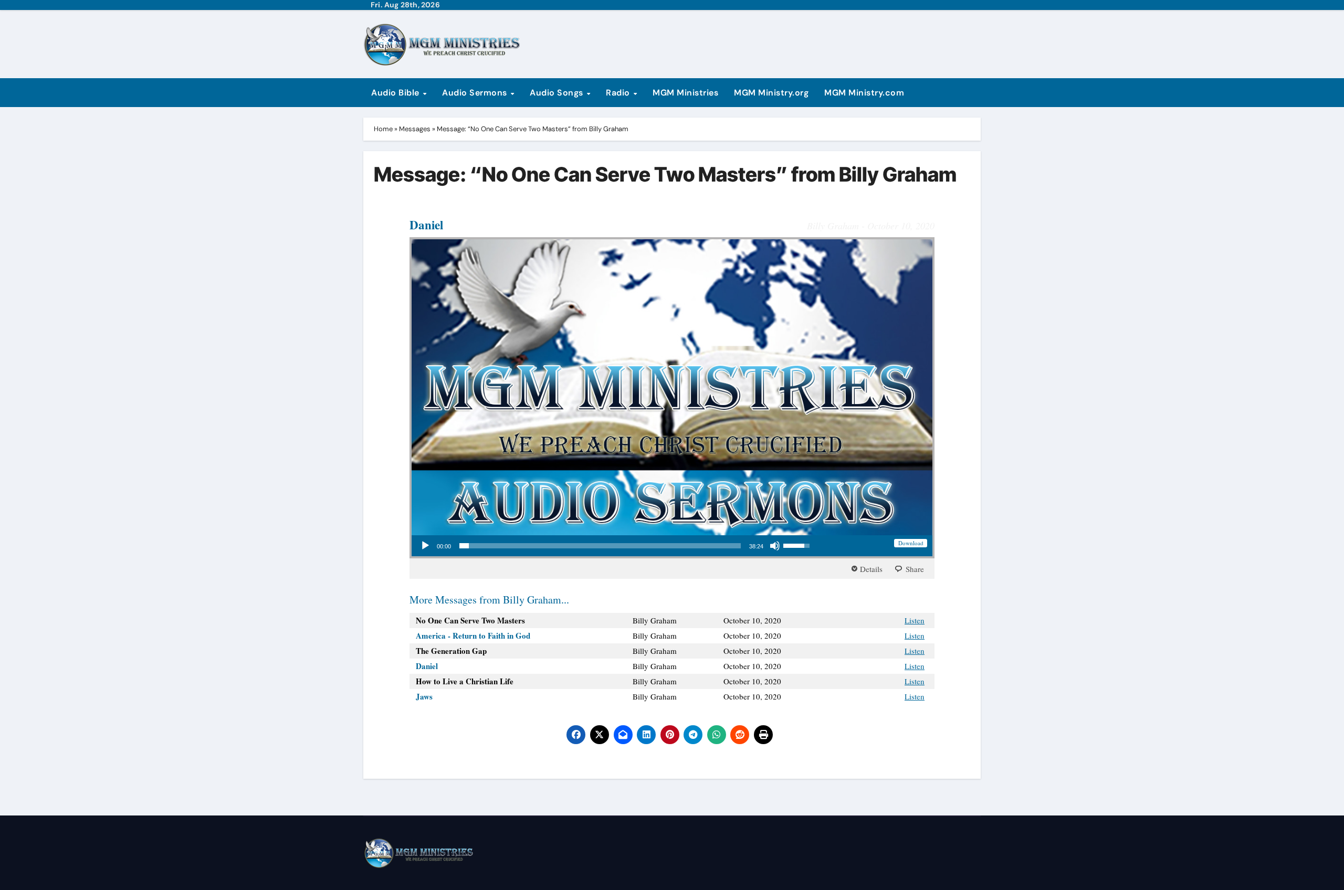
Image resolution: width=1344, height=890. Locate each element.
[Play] (425, 546)
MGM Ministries (685, 92)
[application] (615, 545)
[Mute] (775, 546)
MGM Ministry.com (864, 92)
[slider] (600, 545)
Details (871, 569)
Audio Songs (557, 92)
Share (915, 569)
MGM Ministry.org (771, 92)
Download (910, 543)
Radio (619, 92)
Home (383, 128)
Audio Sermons (475, 92)
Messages (414, 128)
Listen (915, 620)
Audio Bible (396, 92)
